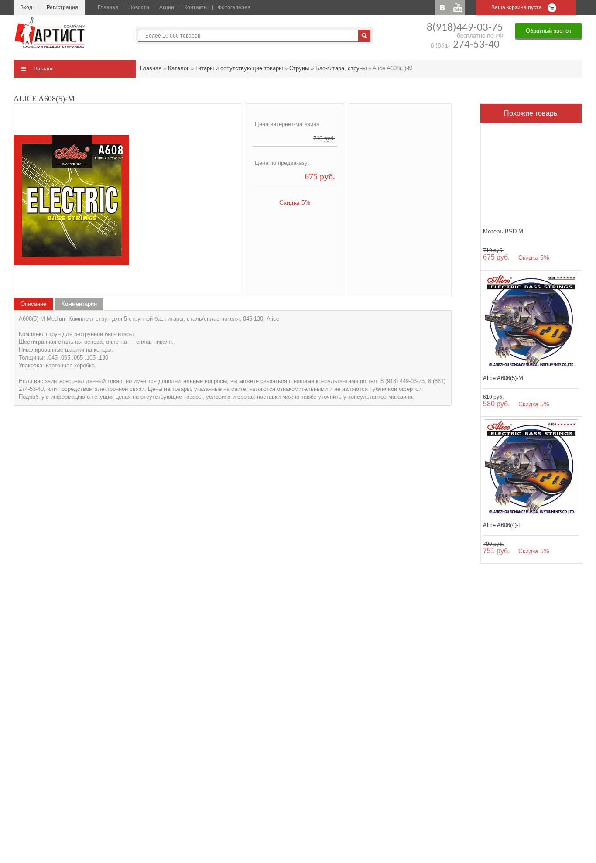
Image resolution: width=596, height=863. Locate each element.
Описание (33, 304)
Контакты (196, 7)
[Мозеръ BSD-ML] (531, 174)
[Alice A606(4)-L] (531, 467)
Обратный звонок (548, 30)
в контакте (442, 7)
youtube (457, 7)
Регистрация (62, 7)
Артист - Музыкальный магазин (51, 32)
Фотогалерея (234, 7)
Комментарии (79, 304)
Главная (108, 7)
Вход (26, 7)
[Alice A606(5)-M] (531, 321)
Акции (166, 7)
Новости (138, 7)
